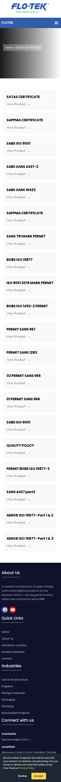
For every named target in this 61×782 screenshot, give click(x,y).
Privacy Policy (26, 768)
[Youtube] (12, 610)
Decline (22, 776)
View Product (16, 104)
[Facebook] (5, 610)
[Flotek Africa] (30, 8)
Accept (38, 776)
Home (9, 48)
